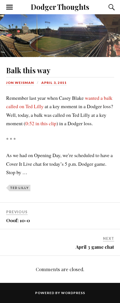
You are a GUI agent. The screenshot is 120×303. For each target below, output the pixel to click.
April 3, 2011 (54, 83)
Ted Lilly (19, 188)
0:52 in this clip (40, 123)
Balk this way (28, 70)
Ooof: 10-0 (18, 220)
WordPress (73, 293)
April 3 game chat (95, 247)
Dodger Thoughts (60, 6)
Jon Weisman (20, 83)
